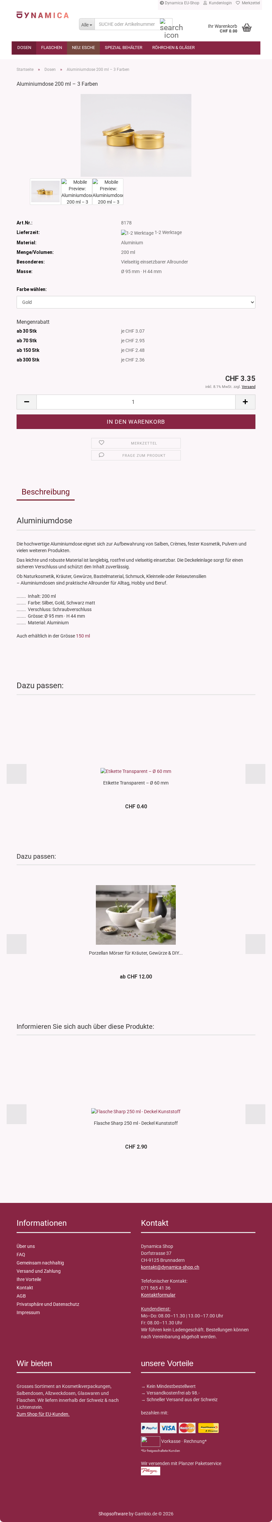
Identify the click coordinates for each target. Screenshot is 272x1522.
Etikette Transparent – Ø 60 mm (136, 782)
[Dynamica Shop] (43, 15)
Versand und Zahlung (39, 1271)
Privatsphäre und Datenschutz (48, 1304)
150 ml (83, 636)
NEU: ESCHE (83, 47)
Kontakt (25, 1287)
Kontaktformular (158, 1295)
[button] (26, 402)
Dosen (24, 47)
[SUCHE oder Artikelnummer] (166, 24)
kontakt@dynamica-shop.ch (170, 1267)
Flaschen (51, 47)
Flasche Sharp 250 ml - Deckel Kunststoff (136, 1123)
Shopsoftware (113, 1513)
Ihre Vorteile (29, 1279)
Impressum (28, 1312)
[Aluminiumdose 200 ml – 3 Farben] (136, 135)
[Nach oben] (18, 1512)
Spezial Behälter (123, 47)
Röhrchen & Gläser (173, 47)
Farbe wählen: (32, 289)
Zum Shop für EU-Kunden (42, 1414)
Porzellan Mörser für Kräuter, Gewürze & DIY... (136, 953)
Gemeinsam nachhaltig (40, 1262)
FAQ (21, 1254)
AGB (21, 1296)
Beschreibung (46, 492)
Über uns (26, 1246)
